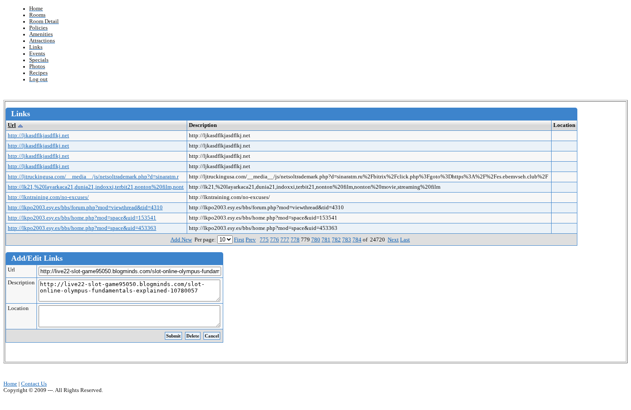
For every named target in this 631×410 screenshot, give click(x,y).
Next (393, 240)
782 (336, 240)
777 (284, 240)
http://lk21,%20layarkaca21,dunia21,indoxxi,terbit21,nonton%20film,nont (96, 187)
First (239, 240)
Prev (251, 240)
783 (346, 240)
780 (315, 240)
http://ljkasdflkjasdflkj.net (38, 136)
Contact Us (34, 384)
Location (18, 308)
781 (326, 240)
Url (12, 125)
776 (274, 240)
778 (295, 240)
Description (21, 283)
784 (356, 240)
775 (264, 240)
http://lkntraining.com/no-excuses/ (48, 197)
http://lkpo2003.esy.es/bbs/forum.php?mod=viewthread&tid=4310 (85, 208)
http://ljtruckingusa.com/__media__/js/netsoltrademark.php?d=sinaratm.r (93, 177)
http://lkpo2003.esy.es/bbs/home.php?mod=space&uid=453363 (82, 228)
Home (10, 384)
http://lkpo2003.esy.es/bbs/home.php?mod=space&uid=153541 (82, 218)
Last (405, 240)
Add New (181, 240)
